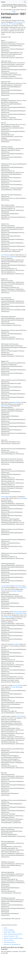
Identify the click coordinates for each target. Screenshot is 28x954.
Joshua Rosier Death (20, 613)
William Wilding (5, 405)
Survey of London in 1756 (11, 936)
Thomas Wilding (5, 586)
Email (5, 928)
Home (3, 2)
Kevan (14, 11)
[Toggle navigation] (25, 2)
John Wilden (11, 256)
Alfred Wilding (5, 496)
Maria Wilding (16, 402)
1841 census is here (19, 22)
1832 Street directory (10, 942)
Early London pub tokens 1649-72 (13, 934)
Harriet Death (18, 586)
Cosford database (9, 930)
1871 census (12, 24)
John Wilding (4, 255)
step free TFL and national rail (12, 944)
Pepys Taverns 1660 (9, 932)
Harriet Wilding (18, 685)
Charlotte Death (17, 611)
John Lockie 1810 (8, 940)
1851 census (4, 24)
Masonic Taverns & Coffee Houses (13, 938)
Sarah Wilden (20, 716)
